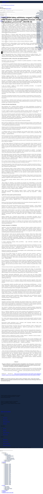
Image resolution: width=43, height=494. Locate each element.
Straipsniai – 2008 (7, 482)
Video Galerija (5, 419)
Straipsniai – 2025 (7, 465)
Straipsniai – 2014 (7, 476)
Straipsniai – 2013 (7, 477)
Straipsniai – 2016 (7, 474)
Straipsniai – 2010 (7, 480)
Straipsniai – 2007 (7, 483)
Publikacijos (5, 423)
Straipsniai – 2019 (7, 471)
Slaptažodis (2, 12)
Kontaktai (4, 430)
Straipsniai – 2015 (7, 475)
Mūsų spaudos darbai (6, 421)
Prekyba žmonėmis (39, 13)
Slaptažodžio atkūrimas (6, 445)
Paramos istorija (5, 441)
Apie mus (41, 11)
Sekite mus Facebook (6, 411)
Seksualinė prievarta (39, 15)
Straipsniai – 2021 (7, 469)
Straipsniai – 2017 (7, 473)
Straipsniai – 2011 (7, 479)
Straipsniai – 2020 (7, 470)
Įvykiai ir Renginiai (6, 432)
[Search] (41, 450)
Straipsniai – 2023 (7, 467)
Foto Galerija (5, 417)
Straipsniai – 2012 (7, 478)
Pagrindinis (2, 14)
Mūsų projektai (5, 434)
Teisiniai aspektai (7, 454)
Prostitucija (41, 14)
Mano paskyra (5, 439)
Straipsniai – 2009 (7, 481)
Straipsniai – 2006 (7, 484)
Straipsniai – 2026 (7, 464)
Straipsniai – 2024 (8, 14)
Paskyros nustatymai (6, 443)
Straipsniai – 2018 (7, 472)
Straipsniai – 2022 (7, 468)
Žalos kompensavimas (11, 458)
